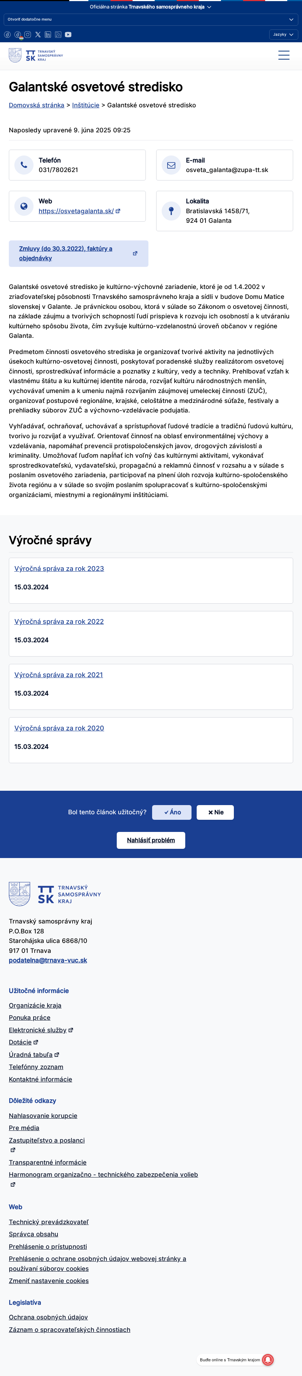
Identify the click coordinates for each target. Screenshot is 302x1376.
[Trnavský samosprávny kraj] (36, 55)
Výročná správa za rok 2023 (59, 568)
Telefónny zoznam (36, 1067)
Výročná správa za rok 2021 (58, 675)
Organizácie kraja (35, 1005)
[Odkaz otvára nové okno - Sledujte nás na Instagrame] (27, 34)
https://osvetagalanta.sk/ (76, 211)
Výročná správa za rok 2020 (59, 728)
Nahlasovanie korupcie (43, 1115)
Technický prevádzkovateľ (49, 1222)
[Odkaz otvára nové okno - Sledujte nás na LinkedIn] (48, 34)
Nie (219, 812)
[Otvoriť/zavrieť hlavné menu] (283, 55)
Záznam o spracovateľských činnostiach (69, 1329)
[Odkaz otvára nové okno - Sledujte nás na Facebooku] (7, 34)
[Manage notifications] (268, 1360)
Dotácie (20, 1042)
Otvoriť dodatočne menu (30, 19)
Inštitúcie (85, 105)
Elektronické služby (38, 1030)
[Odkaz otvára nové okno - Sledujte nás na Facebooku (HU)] (17, 34)
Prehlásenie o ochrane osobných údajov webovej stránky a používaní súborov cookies (97, 1263)
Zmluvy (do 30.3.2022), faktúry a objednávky (65, 253)
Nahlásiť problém (151, 840)
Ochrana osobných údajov (48, 1317)
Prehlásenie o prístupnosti (48, 1246)
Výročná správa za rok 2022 (59, 621)
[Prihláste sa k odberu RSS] (58, 34)
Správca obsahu (33, 1234)
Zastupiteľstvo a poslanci (47, 1140)
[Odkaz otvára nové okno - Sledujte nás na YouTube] (68, 34)
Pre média (24, 1128)
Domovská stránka (36, 105)
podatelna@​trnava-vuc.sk (48, 960)
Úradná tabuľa (31, 1054)
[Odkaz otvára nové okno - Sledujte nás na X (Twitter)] (38, 34)
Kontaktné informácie (40, 1079)
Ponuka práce (29, 1017)
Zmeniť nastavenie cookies (49, 1280)
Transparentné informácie (48, 1162)
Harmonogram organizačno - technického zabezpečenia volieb (103, 1174)
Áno (175, 812)
